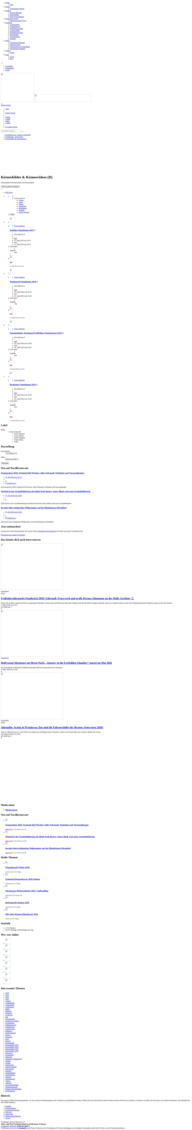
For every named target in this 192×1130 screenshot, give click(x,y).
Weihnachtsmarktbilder (13, 1089)
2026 (7, 997)
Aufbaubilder (10, 1003)
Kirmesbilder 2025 (11, 1049)
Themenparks (10, 1079)
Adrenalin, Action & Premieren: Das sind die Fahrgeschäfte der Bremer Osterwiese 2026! (52, 727)
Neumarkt (8, 1053)
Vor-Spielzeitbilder (11, 1085)
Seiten (7, 121)
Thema (21, 200)
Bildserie (8, 1011)
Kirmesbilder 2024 (11, 1047)
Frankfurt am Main (12, 1021)
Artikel (7, 119)
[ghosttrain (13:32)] (8, 972)
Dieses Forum (10, 113)
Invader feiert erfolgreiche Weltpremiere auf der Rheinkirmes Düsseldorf (38, 848)
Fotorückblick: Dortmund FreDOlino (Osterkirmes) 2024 (36, 333)
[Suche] (2, 103)
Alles (7, 109)
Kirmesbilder (9, 1043)
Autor (21, 202)
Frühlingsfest (9, 1027)
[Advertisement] (67, 157)
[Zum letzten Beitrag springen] (11, 258)
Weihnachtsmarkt (11, 1087)
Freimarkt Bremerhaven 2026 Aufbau (22, 879)
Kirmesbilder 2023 (11, 1045)
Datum (21, 204)
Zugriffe (21, 210)
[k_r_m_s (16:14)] (8, 960)
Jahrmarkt (8, 1037)
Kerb (7, 1039)
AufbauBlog (9, 1005)
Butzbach (8, 1013)
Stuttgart (8, 1077)
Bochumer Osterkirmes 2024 (23, 384)
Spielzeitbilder (10, 1073)
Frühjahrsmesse (10, 1025)
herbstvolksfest (10, 1033)
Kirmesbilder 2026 (11, 1051)
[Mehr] (2, 189)
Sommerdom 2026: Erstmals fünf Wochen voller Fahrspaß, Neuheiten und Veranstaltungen (47, 825)
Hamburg (8, 1031)
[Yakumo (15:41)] (8, 966)
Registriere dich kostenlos (47, 531)
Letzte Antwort (24, 212)
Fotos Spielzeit (19, 226)
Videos (7, 1081)
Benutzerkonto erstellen (9, 535)
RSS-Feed (9, 192)
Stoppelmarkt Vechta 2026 (17, 867)
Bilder (3, 430)
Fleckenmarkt (10, 1019)
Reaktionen (23, 208)
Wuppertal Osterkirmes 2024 (23, 282)
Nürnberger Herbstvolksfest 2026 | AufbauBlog (26, 891)
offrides (8, 1061)
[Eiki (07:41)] (8, 984)
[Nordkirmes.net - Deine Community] (46, 101)
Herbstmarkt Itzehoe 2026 (17, 902)
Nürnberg (8, 1057)
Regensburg (9, 1069)
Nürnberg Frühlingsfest (13, 1059)
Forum (7, 117)
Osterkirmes (9, 1065)
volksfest (8, 1083)
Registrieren (9, 68)
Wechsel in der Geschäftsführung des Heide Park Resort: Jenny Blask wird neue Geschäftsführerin (50, 837)
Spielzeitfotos (10, 1075)
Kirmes (7, 1041)
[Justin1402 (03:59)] (8, 943)
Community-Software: (15, 1126)
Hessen (7, 1035)
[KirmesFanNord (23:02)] (8, 949)
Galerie (7, 123)
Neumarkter (9, 1055)
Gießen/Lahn (10, 1029)
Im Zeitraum (5, 451)
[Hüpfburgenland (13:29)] (8, 978)
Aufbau (8, 1001)
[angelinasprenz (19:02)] (8, 955)
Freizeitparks (9, 1023)
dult (6, 1017)
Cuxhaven (9, 1015)
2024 (7, 993)
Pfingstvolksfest (10, 1067)
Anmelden (9, 66)
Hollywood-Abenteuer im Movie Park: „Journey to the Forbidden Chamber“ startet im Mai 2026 (56, 662)
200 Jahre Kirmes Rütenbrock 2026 (21, 914)
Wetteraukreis (10, 1091)
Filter (12, 214)
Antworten (22, 206)
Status (3, 457)
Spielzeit (8, 1071)
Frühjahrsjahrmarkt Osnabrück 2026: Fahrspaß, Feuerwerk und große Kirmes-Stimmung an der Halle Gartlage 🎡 (67, 598)
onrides (7, 1063)
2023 (7, 999)
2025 (7, 995)
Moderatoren (11, 810)
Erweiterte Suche (11, 127)
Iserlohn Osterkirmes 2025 (22, 230)
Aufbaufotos (9, 1007)
